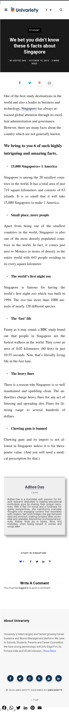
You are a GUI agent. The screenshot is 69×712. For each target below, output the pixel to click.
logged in (24, 587)
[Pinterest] (39, 83)
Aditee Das (19, 60)
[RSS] (39, 678)
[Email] (49, 83)
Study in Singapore (34, 553)
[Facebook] (10, 678)
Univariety (55, 690)
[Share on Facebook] (20, 83)
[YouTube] (49, 678)
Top (35, 700)
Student (34, 30)
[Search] (59, 9)
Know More (50, 651)
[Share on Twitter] (29, 83)
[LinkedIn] (43, 561)
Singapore (29, 108)
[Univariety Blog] (25, 10)
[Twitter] (20, 678)
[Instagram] (30, 678)
